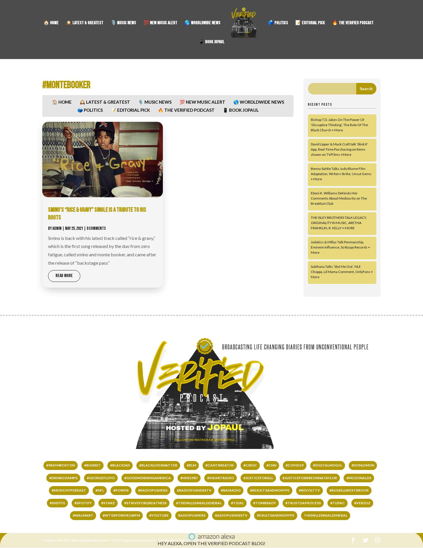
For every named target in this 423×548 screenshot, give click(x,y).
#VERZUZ (362, 503)
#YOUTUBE (159, 515)
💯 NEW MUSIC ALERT (160, 23)
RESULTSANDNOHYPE (275, 515)
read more (64, 275)
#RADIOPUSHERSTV (194, 490)
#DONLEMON (363, 465)
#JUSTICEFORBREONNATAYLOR (310, 478)
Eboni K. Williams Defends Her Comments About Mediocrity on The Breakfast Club (339, 198)
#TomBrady (264, 503)
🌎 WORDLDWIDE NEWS (202, 23)
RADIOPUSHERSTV (231, 515)
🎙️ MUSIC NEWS (123, 23)
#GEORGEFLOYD (101, 478)
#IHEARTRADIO (220, 478)
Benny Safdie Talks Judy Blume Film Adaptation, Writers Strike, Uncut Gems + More (341, 173)
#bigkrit (92, 465)
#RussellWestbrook (349, 490)
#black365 (120, 465)
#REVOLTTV (309, 490)
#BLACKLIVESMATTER (158, 465)
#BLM (191, 465)
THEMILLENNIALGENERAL (325, 515)
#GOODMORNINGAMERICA (147, 478)
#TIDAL (237, 503)
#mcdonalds (358, 478)
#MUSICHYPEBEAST (69, 490)
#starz (108, 503)
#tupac (337, 503)
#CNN (271, 465)
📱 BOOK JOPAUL (211, 42)
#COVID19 (295, 465)
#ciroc (250, 465)
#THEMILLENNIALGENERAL (199, 503)
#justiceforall (258, 478)
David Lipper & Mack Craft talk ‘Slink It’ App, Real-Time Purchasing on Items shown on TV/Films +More (339, 149)
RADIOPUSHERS (191, 515)
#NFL (100, 490)
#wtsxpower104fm (121, 515)
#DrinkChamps (63, 478)
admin (57, 228)
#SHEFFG (57, 503)
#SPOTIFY (83, 503)
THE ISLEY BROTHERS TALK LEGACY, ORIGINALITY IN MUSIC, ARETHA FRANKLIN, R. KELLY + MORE (339, 222)
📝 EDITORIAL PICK (310, 23)
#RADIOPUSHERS (152, 490)
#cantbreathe (219, 465)
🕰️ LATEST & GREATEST (84, 23)
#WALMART (83, 515)
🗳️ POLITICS (278, 23)
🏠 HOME (51, 23)
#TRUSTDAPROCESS (303, 503)
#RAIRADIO (231, 490)
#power (121, 490)
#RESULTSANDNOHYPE (269, 490)
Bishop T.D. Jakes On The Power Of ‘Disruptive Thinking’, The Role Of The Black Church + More (339, 124)
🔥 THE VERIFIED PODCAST (353, 23)
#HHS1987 (189, 478)
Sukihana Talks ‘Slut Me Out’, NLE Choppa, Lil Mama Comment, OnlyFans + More (342, 271)
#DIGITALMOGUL (327, 465)
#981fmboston (60, 465)
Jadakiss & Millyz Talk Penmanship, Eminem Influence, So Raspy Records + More (340, 247)
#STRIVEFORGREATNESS (145, 503)
